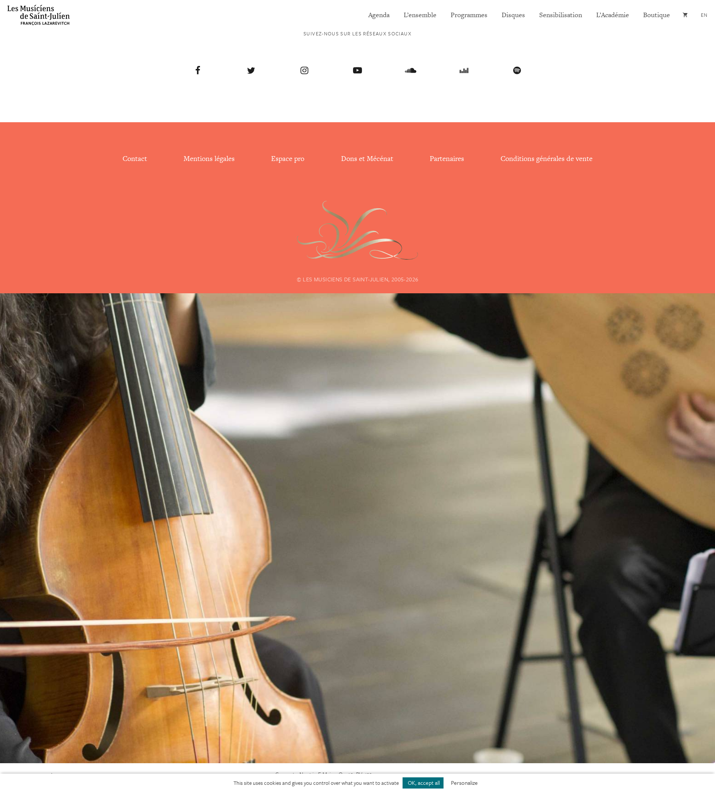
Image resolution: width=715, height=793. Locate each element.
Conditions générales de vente (546, 159)
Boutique (656, 14)
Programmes (469, 14)
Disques (513, 14)
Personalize (464, 782)
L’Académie (612, 14)
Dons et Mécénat (367, 159)
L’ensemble (420, 14)
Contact (135, 159)
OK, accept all (423, 782)
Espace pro (287, 159)
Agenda (379, 14)
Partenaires (447, 159)
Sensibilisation (560, 14)
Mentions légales (209, 159)
